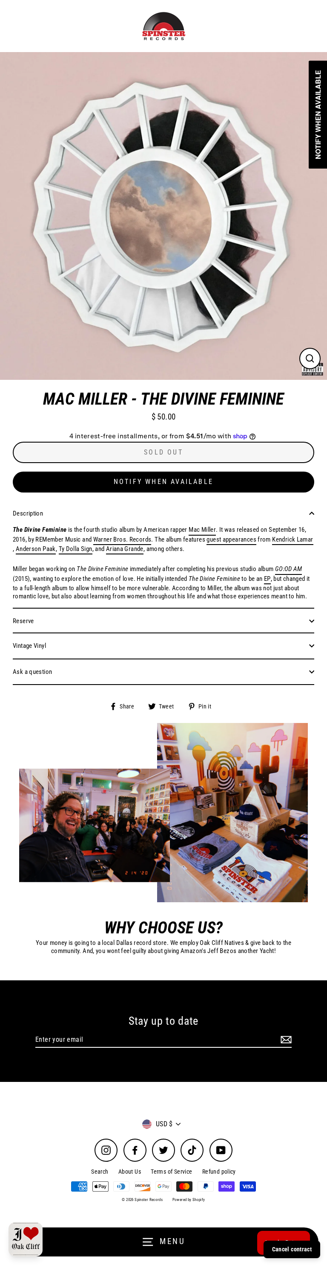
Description (28, 513)
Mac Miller (202, 529)
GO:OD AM (288, 569)
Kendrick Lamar (292, 539)
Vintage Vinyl (29, 646)
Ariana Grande (124, 549)
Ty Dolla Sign (75, 549)
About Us (129, 1171)
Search (99, 1171)
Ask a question (32, 672)
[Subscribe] (285, 1040)
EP (267, 579)
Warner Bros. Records (122, 539)
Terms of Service (171, 1171)
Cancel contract (292, 1249)
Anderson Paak (36, 549)
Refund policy (219, 1171)
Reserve (23, 621)
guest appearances (231, 539)
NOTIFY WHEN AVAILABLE (163, 482)
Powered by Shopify (188, 1200)
